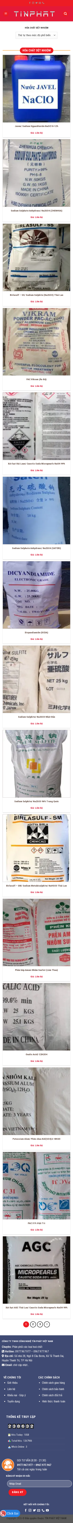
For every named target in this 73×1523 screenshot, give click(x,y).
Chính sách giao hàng (53, 1382)
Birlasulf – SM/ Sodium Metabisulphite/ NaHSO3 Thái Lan (36, 885)
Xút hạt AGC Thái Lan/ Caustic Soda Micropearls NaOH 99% (37, 1307)
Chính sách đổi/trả (52, 1395)
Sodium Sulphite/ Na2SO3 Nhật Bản (36, 716)
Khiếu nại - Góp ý (16, 1395)
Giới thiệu (12, 1382)
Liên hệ (11, 1389)
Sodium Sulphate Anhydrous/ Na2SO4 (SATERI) (36, 548)
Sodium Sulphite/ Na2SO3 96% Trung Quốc (36, 801)
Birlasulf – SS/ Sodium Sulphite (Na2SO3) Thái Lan (36, 295)
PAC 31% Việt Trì (36, 1223)
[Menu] (6, 14)
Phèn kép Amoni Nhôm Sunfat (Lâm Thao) (36, 970)
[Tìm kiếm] (65, 14)
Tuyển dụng (13, 1401)
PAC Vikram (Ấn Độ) (36, 379)
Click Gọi (12, 1513)
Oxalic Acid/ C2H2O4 (36, 1054)
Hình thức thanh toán (53, 1401)
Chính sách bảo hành (53, 1389)
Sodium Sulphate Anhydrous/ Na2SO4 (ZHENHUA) (36, 210)
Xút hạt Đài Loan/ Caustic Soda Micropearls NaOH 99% (36, 463)
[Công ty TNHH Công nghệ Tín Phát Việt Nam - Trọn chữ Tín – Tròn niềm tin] (35, 13)
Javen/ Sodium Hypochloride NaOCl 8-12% (36, 126)
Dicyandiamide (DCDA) (36, 632)
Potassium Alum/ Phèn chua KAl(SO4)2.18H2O (36, 1138)
